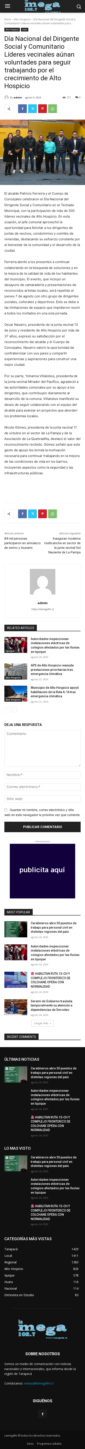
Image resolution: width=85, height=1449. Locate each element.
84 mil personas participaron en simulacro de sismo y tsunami (22, 543)
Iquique (10, 650)
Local (24, 29)
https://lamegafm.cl (42, 609)
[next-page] (14, 709)
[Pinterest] (42, 108)
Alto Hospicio (22, 19)
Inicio (7, 19)
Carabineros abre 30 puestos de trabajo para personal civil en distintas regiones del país (53, 927)
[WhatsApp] (52, 108)
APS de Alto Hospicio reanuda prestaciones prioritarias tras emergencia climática (52, 670)
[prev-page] (7, 709)
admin (18, 97)
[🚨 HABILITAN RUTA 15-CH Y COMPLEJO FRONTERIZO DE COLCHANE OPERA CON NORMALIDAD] (15, 980)
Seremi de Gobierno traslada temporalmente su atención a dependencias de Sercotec (51, 1005)
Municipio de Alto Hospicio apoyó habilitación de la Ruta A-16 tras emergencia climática (55, 692)
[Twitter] (32, 108)
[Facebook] (22, 108)
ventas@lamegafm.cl (38, 1383)
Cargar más (41, 1023)
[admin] (7, 97)
